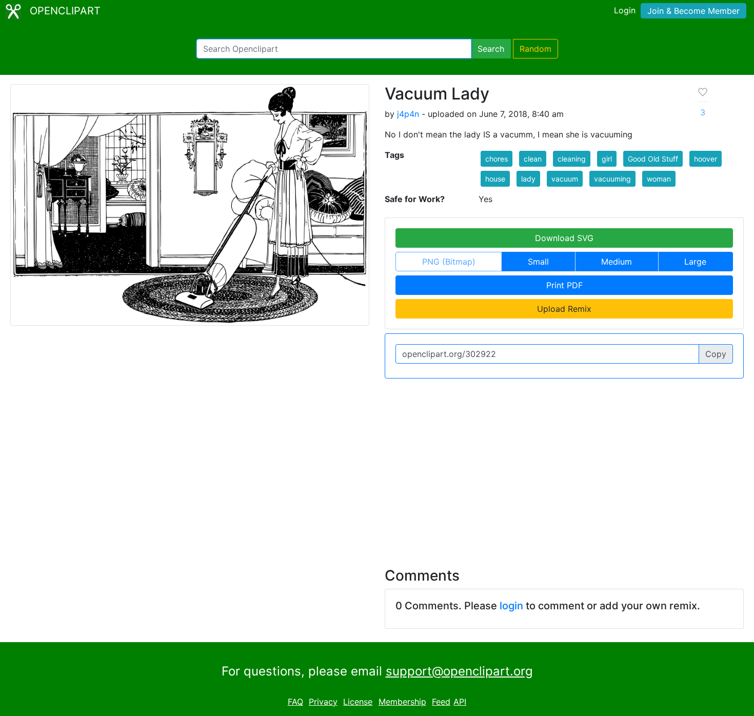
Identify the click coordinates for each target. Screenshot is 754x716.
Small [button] (538, 261)
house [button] (495, 178)
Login (625, 10)
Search (491, 49)
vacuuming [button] (612, 178)
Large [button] (695, 261)
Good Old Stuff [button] (653, 158)
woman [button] (659, 178)
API (459, 702)
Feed (441, 702)
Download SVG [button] (564, 238)
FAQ (295, 702)
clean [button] (533, 158)
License (357, 702)
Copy (715, 354)
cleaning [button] (572, 158)
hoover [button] (705, 158)
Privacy (323, 702)
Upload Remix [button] (564, 309)
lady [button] (528, 178)
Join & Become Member (693, 11)
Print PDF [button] (564, 285)
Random (535, 49)
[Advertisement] (377, 467)
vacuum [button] (564, 178)
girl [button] (607, 158)
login (511, 606)
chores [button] (496, 158)
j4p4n (408, 114)
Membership (402, 702)
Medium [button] (616, 261)
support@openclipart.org (459, 671)
